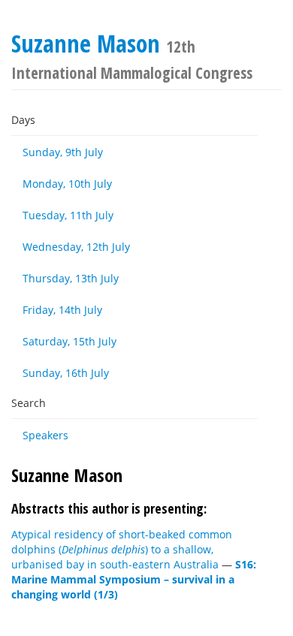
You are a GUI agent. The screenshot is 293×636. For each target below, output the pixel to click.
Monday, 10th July (67, 183)
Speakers (45, 435)
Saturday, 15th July (69, 341)
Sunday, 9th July (63, 152)
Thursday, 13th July (71, 278)
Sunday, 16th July (66, 373)
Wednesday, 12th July (76, 247)
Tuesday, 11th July (68, 215)
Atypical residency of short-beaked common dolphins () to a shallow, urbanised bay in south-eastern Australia (121, 549)
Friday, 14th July (62, 310)
